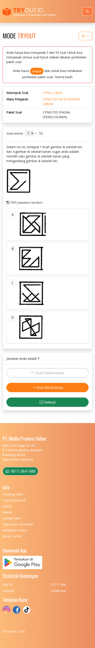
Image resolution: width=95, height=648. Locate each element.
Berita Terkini (12, 536)
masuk (37, 71)
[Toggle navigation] (87, 11)
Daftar (7, 506)
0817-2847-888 (22, 471)
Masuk (7, 512)
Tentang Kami (13, 494)
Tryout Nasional (14, 500)
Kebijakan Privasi (15, 530)
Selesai (49, 402)
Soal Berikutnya (49, 387)
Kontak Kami (12, 518)
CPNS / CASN (52, 93)
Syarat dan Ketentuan (18, 524)
